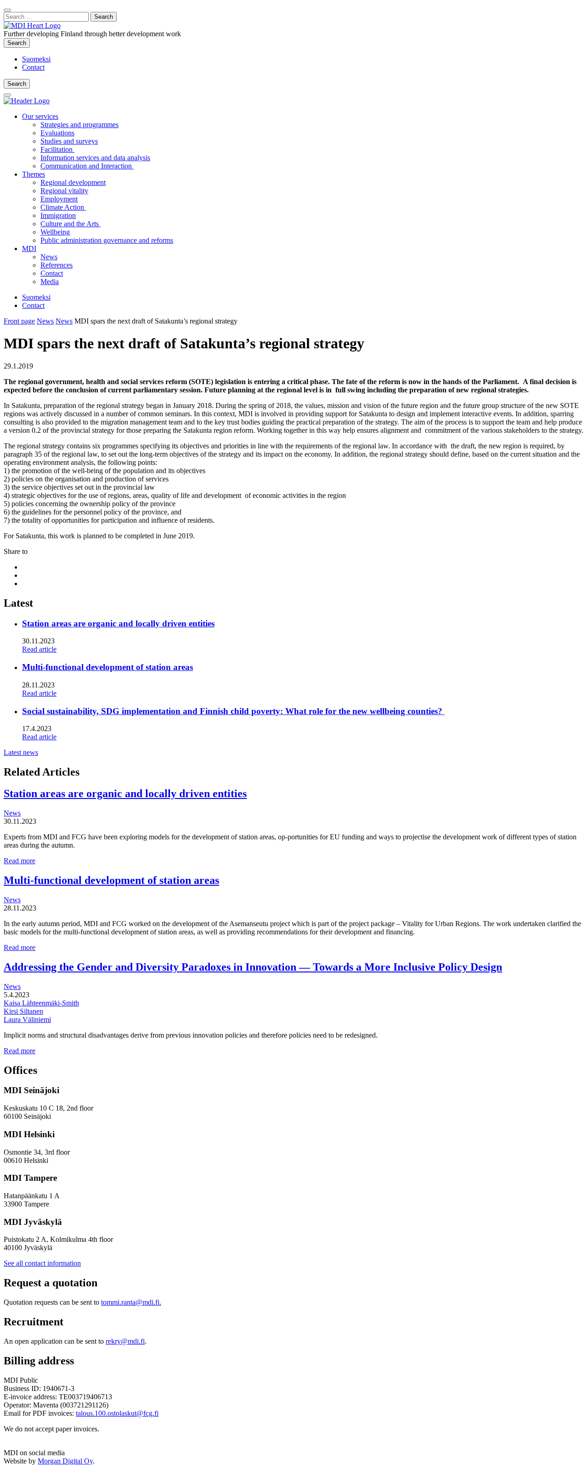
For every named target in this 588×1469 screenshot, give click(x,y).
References (56, 265)
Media (49, 281)
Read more (19, 861)
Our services (40, 116)
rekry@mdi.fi (125, 1341)
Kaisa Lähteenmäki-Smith (41, 1003)
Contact (33, 67)
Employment (59, 199)
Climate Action (63, 207)
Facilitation (57, 149)
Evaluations (57, 133)
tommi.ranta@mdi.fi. (131, 1302)
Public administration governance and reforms (106, 240)
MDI (29, 248)
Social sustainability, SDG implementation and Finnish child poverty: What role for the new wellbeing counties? (233, 711)
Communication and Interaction (87, 166)
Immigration (58, 215)
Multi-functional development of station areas (107, 667)
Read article (39, 649)
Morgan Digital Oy (65, 1461)
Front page (19, 321)
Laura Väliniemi (27, 1019)
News (48, 257)
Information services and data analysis (95, 158)
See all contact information (42, 1263)
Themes (33, 174)
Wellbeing (55, 232)
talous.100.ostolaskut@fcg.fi (117, 1413)
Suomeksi (36, 59)
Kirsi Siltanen (23, 1011)
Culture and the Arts (70, 224)
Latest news (21, 752)
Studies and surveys (69, 141)
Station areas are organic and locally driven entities (118, 623)
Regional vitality (64, 191)
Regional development (73, 182)
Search (18, 42)
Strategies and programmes (79, 124)
